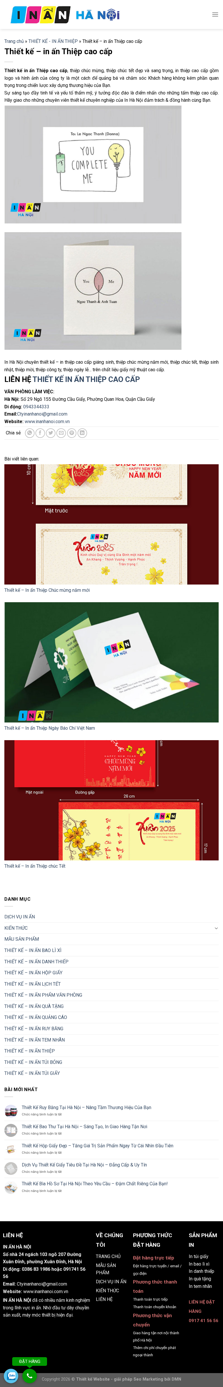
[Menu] (215, 14)
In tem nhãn (200, 1286)
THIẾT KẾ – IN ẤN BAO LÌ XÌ (33, 950)
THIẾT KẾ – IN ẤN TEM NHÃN (34, 1039)
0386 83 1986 (36, 1269)
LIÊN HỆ (104, 1299)
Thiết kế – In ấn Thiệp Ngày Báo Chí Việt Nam (49, 728)
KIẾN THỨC (16, 928)
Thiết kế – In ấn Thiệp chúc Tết (34, 866)
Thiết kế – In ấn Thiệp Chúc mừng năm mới (47, 590)
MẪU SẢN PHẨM (21, 939)
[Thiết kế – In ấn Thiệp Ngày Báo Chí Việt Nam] (111, 662)
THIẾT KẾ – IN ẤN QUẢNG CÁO (35, 1017)
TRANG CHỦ (108, 1256)
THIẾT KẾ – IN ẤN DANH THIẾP (36, 961)
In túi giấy (198, 1256)
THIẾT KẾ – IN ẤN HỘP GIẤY (33, 972)
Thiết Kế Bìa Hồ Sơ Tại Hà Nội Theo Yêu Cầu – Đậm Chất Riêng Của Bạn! (95, 1183)
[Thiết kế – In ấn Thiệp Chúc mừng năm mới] (111, 524)
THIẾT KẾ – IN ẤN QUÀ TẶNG (34, 1006)
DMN (176, 1379)
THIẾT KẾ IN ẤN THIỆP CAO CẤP (86, 379)
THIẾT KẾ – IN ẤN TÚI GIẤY (32, 1073)
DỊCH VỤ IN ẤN (19, 917)
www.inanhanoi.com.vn (47, 421)
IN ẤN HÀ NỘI (17, 1300)
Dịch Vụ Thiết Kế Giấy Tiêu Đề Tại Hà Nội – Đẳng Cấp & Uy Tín (84, 1164)
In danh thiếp (201, 1271)
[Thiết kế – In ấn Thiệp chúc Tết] (111, 800)
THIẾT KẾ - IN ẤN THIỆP (53, 41)
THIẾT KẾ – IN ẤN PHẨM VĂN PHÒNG (43, 995)
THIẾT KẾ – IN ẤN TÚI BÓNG (33, 1062)
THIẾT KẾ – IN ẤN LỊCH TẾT (32, 983)
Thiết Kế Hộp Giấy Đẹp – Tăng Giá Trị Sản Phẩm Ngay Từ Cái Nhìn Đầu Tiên (97, 1145)
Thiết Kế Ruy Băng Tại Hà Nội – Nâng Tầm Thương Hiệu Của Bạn (86, 1107)
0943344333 (36, 406)
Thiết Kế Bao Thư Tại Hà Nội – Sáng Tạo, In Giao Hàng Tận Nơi (84, 1126)
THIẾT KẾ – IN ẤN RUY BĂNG (33, 1028)
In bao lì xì (199, 1264)
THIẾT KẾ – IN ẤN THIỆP (29, 1051)
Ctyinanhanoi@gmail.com (42, 414)
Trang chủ (14, 41)
